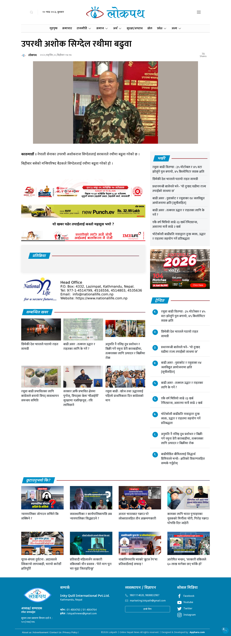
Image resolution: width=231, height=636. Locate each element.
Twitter (187, 608)
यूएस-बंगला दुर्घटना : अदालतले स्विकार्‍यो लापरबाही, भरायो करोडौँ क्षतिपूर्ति (41, 564)
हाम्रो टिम (147, 609)
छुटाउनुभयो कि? (38, 480)
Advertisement (40, 632)
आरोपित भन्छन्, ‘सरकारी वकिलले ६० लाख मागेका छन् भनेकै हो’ (186, 562)
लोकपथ (32, 55)
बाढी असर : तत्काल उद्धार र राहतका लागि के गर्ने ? (79, 346)
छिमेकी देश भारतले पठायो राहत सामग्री (39, 346)
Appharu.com (197, 632)
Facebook (188, 596)
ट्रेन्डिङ (159, 300)
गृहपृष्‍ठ (54, 28)
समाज (100, 28)
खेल (149, 28)
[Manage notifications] (223, 629)
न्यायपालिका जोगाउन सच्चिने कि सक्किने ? (40, 516)
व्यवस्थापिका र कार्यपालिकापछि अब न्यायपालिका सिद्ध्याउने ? (91, 516)
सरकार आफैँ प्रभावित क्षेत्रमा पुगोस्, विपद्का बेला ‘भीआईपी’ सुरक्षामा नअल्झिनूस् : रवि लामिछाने (81, 398)
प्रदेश (159, 28)
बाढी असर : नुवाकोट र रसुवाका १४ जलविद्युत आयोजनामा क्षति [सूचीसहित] (178, 201)
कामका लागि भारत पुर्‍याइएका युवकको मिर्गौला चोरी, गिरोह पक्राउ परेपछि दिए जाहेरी (188, 518)
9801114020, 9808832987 (144, 595)
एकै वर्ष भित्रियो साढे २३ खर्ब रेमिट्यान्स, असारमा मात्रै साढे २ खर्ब (175, 224)
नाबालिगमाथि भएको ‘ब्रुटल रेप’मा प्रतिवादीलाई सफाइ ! (138, 562)
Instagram (189, 615)
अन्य (174, 28)
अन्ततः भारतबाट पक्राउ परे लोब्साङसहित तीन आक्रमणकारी (137, 516)
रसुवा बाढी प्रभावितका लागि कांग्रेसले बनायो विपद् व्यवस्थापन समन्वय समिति (40, 396)
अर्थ (115, 28)
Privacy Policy (70, 632)
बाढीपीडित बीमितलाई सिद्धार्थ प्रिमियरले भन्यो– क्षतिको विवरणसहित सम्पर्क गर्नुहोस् (183, 458)
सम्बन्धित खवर (37, 312)
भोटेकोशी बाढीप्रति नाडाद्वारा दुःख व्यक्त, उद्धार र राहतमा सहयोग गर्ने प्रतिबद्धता (179, 236)
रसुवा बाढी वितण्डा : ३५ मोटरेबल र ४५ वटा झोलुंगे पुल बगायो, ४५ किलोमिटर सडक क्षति (178, 169)
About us (26, 632)
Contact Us (55, 632)
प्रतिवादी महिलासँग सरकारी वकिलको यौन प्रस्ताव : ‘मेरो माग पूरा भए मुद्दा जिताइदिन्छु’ (91, 564)
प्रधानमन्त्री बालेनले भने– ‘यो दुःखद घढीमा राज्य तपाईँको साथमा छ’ (179, 189)
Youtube (188, 602)
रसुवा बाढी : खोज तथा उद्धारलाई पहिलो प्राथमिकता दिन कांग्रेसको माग (124, 396)
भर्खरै (161, 158)
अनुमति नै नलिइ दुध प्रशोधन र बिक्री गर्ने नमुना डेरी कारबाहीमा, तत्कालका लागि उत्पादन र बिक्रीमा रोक (125, 351)
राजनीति (82, 28)
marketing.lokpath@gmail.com (148, 601)
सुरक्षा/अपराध (135, 28)
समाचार (67, 28)
